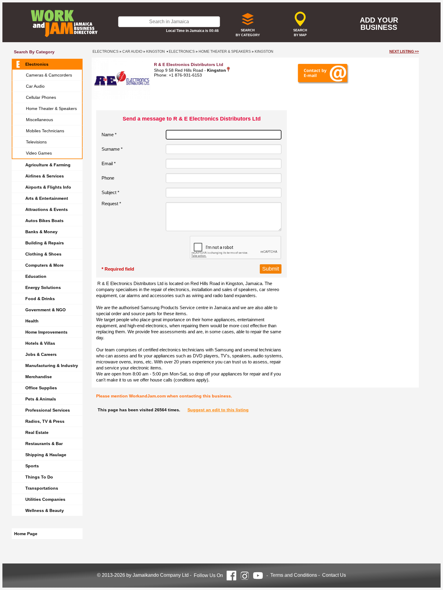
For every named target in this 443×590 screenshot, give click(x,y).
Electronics (37, 64)
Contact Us (334, 575)
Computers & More (44, 265)
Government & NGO (45, 309)
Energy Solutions (43, 287)
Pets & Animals (40, 399)
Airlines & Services (44, 176)
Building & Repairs (44, 242)
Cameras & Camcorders (49, 75)
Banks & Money (41, 231)
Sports (32, 465)
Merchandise (38, 376)
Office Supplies (41, 387)
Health (32, 321)
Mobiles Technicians (45, 130)
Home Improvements (46, 332)
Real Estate (37, 432)
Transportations (41, 488)
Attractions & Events (46, 209)
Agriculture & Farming (48, 164)
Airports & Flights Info (48, 187)
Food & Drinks (40, 298)
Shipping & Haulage (45, 454)
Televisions (36, 142)
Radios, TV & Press (44, 421)
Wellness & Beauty (44, 510)
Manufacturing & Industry (51, 365)
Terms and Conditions (293, 575)
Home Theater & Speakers (51, 108)
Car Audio (35, 86)
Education (35, 276)
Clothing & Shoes (43, 254)
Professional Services (47, 410)
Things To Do (39, 477)
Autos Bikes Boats (44, 220)
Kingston (155, 51)
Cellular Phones (41, 97)
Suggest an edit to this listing (218, 409)
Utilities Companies (45, 499)
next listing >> (404, 51)
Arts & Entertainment (46, 198)
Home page (25, 533)
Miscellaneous (39, 119)
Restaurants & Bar (44, 443)
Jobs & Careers (41, 354)
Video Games (39, 153)
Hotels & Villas (40, 343)
